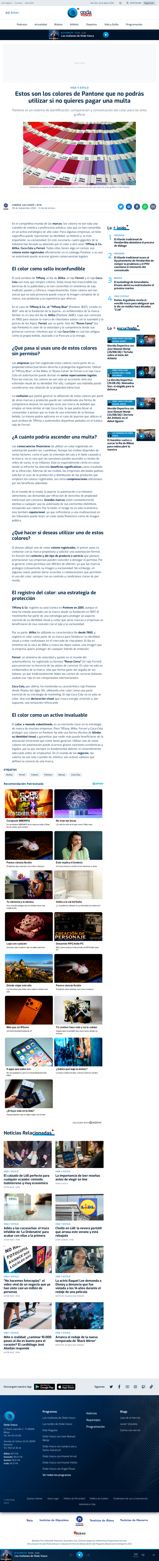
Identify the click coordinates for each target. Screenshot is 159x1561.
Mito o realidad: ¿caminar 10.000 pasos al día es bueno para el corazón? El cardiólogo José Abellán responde (27, 1342)
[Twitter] (121, 207)
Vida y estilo (11, 1171)
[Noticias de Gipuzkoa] (54, 1520)
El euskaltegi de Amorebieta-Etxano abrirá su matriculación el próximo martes (134, 285)
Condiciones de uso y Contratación (130, 1498)
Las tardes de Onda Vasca (57, 1424)
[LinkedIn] (129, 207)
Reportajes (93, 1420)
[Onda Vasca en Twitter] (111, 1386)
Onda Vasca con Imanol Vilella (60, 1462)
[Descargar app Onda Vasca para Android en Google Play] (44, 1386)
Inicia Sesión (135, 3)
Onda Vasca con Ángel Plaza (59, 1468)
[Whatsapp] (145, 207)
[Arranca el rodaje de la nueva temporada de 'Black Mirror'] (79, 1315)
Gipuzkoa (119, 235)
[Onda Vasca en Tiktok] (151, 1386)
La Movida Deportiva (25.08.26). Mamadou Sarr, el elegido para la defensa (120, 384)
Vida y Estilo (111, 24)
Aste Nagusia (6, 3)
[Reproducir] (106, 35)
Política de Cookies (99, 1498)
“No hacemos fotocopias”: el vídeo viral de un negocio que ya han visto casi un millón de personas (27, 1286)
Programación (134, 24)
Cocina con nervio (130, 1430)
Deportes (91, 24)
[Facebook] (137, 207)
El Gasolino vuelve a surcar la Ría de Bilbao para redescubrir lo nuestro (120, 444)
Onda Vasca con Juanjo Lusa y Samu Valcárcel (60, 1448)
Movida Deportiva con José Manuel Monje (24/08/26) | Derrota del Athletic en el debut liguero (120, 415)
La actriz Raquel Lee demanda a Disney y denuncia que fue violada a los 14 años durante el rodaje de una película (78, 1286)
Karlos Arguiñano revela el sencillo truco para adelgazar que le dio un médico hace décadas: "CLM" (134, 304)
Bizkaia (58, 24)
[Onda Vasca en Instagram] (135, 1386)
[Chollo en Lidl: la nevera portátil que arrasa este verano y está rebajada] (79, 1207)
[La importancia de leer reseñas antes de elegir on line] (79, 1154)
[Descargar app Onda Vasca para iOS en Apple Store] (66, 1386)
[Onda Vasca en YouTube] (127, 1386)
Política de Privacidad (74, 1498)
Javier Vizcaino (128, 1424)
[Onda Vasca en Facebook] (119, 1386)
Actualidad (41, 24)
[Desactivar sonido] (143, 1555)
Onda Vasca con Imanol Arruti (60, 1456)
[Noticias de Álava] (102, 1520)
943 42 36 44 (14, 1447)
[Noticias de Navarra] (134, 1520)
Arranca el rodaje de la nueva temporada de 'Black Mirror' (76, 1339)
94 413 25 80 (14, 1435)
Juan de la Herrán (130, 1417)
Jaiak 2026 (29, 3)
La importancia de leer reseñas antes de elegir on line (77, 1178)
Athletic (74, 24)
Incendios (18, 3)
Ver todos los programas (57, 1475)
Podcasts (22, 24)
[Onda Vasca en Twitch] (143, 1386)
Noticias (91, 1413)
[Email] (153, 207)
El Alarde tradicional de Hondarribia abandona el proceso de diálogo (134, 243)
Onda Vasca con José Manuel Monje (59, 1438)
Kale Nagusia (50, 1430)
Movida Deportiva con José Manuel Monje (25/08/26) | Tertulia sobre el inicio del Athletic (120, 352)
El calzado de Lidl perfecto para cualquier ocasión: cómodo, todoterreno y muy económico (26, 1179)
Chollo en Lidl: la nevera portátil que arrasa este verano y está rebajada (78, 1232)
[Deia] (30, 1520)
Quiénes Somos (34, 1498)
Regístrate (149, 3)
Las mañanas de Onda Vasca (77, 35)
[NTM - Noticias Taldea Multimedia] (79, 1520)
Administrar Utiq (87, 1504)
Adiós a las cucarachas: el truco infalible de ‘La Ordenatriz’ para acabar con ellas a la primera (26, 1232)
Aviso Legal (53, 1498)
